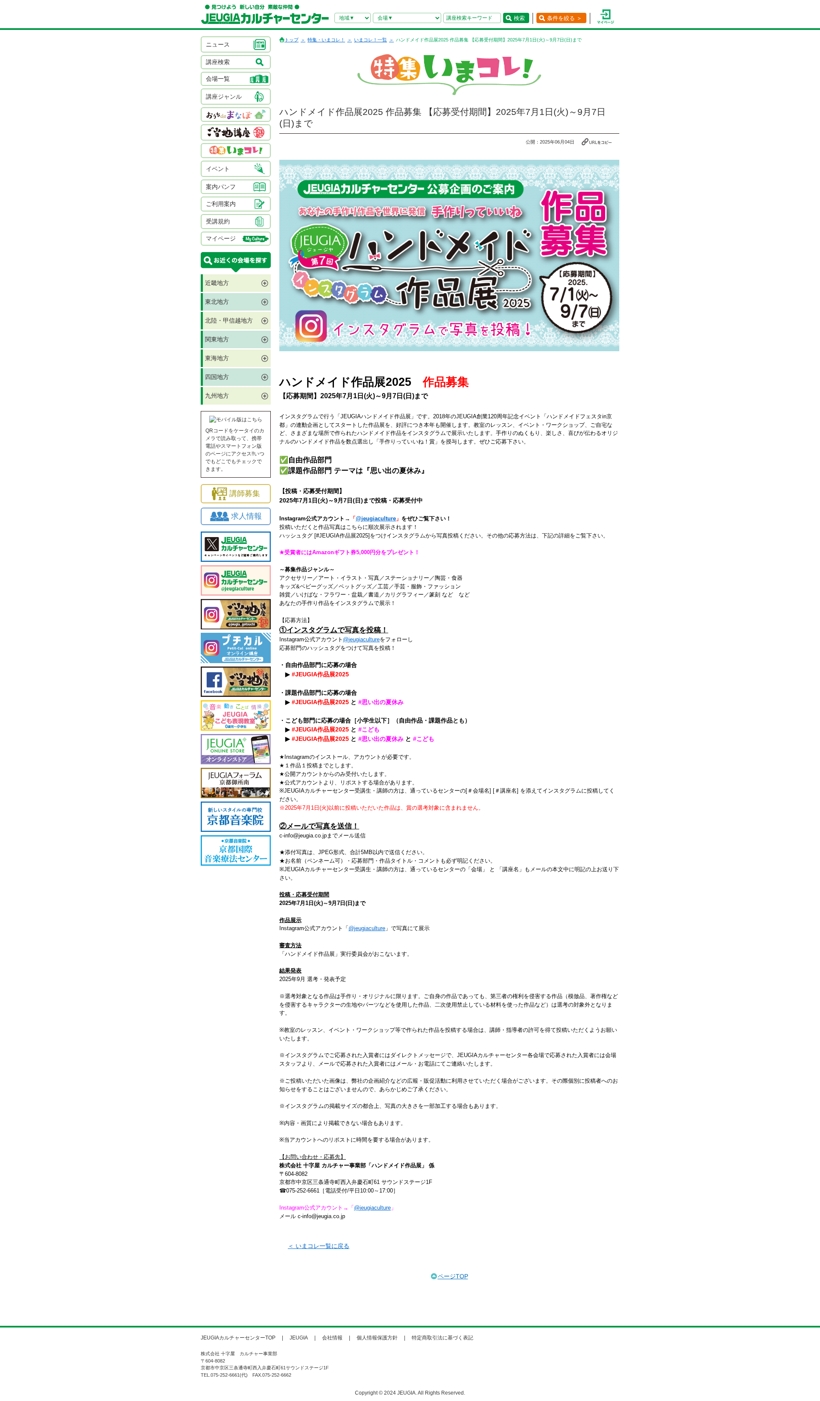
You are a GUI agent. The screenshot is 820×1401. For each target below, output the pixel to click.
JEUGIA (299, 1338)
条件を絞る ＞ (564, 18)
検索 (519, 18)
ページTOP (453, 1276)
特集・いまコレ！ (326, 39)
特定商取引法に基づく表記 (442, 1338)
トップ (291, 39)
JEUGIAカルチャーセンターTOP (238, 1338)
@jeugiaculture (376, 518)
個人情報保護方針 (377, 1338)
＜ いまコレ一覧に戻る (318, 1245)
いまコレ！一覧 (370, 39)
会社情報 (332, 1338)
